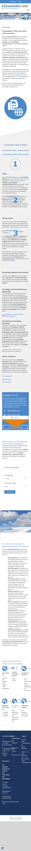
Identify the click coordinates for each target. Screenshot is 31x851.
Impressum (12, 817)
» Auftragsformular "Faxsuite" (6, 791)
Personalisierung (9, 483)
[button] (2, 848)
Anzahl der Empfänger (10, 467)
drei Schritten (18, 76)
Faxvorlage (7, 475)
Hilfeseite (8, 372)
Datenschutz (19, 817)
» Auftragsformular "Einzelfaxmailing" (7, 796)
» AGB (4, 755)
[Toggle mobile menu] (28, 10)
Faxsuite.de (15, 748)
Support (13, 260)
